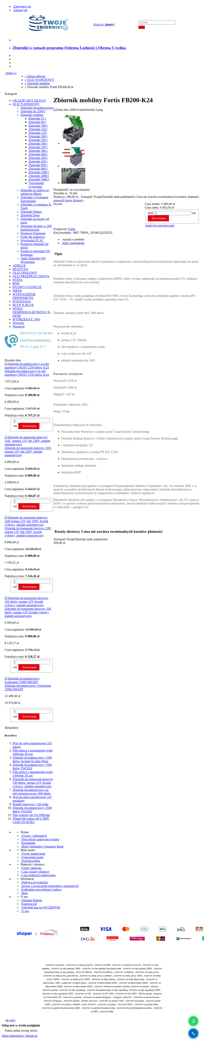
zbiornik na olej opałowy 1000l (65, 968)
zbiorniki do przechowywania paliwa (134, 1008)
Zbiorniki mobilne (32, 115)
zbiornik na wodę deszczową (130, 979)
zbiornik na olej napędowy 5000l (144, 990)
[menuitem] (70, 48)
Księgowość (29, 904)
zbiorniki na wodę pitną (147, 972)
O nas (25, 911)
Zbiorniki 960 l (37, 168)
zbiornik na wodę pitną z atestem (95, 975)
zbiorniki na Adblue (123, 972)
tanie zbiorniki (89, 1004)
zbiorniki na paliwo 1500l (111, 1000)
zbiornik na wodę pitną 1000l (128, 975)
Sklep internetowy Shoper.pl (19, 1035)
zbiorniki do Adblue (103, 972)
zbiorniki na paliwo (55, 965)
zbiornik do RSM (102, 965)
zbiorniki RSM (106, 1011)
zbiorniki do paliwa (135, 1000)
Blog (24, 893)
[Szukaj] (141, 27)
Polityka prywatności (34, 882)
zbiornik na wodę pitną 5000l (75, 979)
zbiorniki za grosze (107, 1004)
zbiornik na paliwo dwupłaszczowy (98, 1008)
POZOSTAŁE (22, 301)
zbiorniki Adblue (84, 972)
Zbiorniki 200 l (37, 136)
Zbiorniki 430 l (37, 158)
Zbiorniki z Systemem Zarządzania (34, 199)
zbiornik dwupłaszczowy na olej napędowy (107, 990)
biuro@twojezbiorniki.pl (35, 340)
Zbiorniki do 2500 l (33, 111)
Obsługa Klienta (31, 900)
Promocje (19, 326)
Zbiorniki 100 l (37, 125)
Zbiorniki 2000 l (38, 176)
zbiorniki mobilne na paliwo (107, 986)
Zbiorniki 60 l (37, 122)
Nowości (18, 323)
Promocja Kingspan (33, 233)
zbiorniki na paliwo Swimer (146, 997)
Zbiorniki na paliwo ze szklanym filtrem (35, 191)
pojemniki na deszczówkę (74, 982)
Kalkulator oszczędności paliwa (41, 889)
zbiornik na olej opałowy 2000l (137, 968)
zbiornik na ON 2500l (126, 993)
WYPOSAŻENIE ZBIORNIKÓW (24, 295)
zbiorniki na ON (83, 993)
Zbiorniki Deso (30, 215)
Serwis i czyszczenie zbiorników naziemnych (49, 886)
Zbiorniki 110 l (37, 129)
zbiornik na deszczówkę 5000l (102, 982)
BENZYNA (20, 269)
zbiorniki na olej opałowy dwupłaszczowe (101, 968)
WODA (18, 280)
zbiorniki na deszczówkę (103, 979)
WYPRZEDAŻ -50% (26, 319)
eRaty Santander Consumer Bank (42, 846)
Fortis (71, 229)
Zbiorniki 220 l (37, 140)
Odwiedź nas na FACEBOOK (40, 907)
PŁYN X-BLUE (23, 305)
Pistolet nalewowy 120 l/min (30, 804)
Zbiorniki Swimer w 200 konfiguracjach (36, 227)
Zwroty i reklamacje (34, 835)
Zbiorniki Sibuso (31, 211)
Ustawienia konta (32, 857)
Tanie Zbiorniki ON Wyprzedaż (33, 260)
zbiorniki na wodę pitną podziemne (60, 975)
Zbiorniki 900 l (37, 165)
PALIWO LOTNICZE (27, 287)
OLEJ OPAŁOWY (25, 272)
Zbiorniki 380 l (37, 150)
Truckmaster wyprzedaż (36, 184)
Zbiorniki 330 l (37, 147)
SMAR (17, 290)
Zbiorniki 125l (37, 132)
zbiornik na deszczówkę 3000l (133, 982)
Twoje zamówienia (33, 853)
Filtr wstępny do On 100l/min (31, 815)
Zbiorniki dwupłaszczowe (37, 107)
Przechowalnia (30, 860)
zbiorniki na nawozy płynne (79, 965)
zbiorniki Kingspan (52, 1000)
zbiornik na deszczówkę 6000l (78, 986)
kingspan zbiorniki (122, 997)
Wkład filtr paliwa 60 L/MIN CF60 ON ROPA (31, 820)
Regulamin (28, 843)
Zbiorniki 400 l (37, 154)
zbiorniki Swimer (72, 1000)
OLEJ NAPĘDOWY (26, 104)
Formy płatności (31, 868)
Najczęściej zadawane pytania (40, 839)
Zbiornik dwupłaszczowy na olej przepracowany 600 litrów (32, 791)
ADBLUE (19, 265)
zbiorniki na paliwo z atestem (66, 1004)
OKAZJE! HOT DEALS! (29, 100)
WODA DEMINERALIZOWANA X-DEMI (32, 312)
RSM (16, 283)
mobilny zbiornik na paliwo (136, 986)
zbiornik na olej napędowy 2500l (57, 993)
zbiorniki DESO (125, 1004)
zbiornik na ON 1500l (103, 993)
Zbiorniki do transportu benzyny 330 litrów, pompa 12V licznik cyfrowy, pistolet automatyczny (33, 782)
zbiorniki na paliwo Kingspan (97, 997)
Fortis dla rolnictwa (33, 236)
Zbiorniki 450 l (37, 161)
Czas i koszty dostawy (35, 871)
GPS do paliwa (145, 993)
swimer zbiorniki (89, 1000)
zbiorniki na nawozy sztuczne (126, 965)
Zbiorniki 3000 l (38, 179)
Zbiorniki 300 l (37, 143)
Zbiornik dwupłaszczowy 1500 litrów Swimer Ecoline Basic (32, 759)
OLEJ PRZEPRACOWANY (31, 276)
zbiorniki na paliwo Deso (146, 1004)
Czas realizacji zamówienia (38, 875)
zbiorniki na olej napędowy (72, 990)
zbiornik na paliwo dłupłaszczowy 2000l (61, 1008)
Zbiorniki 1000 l (38, 172)
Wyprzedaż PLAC (32, 240)
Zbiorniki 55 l (37, 118)
